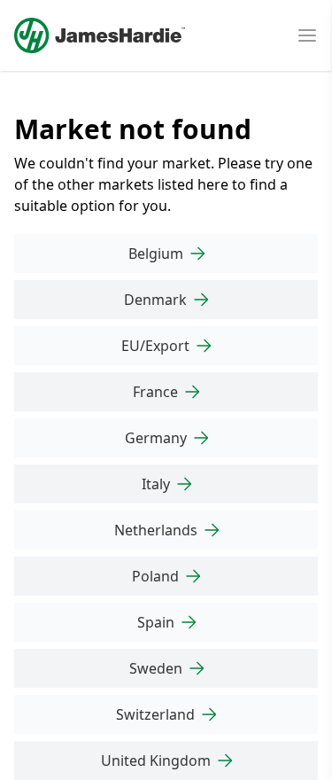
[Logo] (99, 35)
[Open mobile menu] (307, 35)
